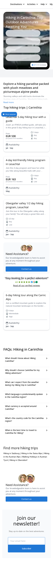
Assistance (23, 73)
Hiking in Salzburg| (12, 453)
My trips (30, 581)
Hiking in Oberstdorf (18, 460)
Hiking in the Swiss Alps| (32, 453)
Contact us (26, 269)
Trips (7, 73)
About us (6, 581)
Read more (8, 102)
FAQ (14, 73)
